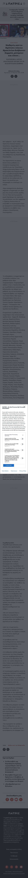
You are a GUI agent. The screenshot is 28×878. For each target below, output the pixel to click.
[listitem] (14, 435)
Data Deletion (5, 471)
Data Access (14, 471)
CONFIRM (9, 465)
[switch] (22, 439)
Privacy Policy (22, 471)
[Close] (24, 407)
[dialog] (14, 439)
